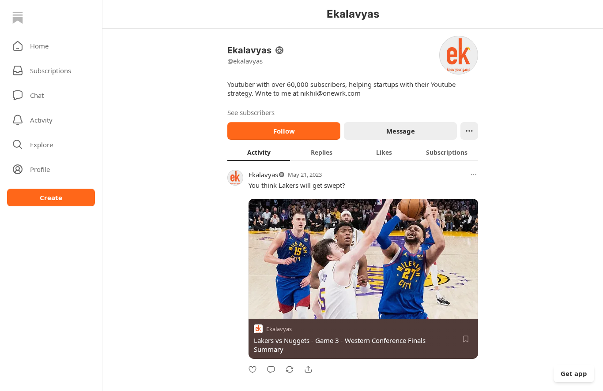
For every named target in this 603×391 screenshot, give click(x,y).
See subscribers (251, 112)
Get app (574, 373)
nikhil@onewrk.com (330, 93)
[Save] (466, 339)
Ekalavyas (263, 174)
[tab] (258, 152)
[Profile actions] (469, 131)
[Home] (17, 17)
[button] (51, 45)
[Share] (308, 369)
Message (400, 131)
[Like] (252, 369)
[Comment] (271, 369)
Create (51, 197)
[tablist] (352, 152)
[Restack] (289, 369)
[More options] (474, 175)
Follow (284, 131)
